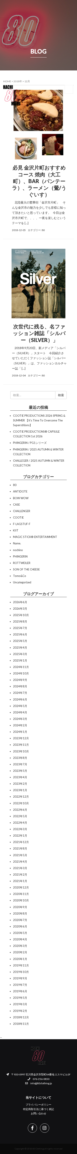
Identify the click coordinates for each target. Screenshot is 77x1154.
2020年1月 (20, 959)
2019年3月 (20, 1004)
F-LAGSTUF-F (21, 524)
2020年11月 (21, 894)
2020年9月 (20, 907)
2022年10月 (21, 803)
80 (43, 230)
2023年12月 (21, 738)
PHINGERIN (20, 556)
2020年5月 (20, 933)
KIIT (15, 530)
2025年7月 (20, 628)
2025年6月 (20, 634)
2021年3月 (20, 868)
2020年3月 (20, 945)
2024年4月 (20, 712)
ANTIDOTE (20, 491)
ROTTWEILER (21, 563)
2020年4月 (20, 939)
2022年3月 (20, 829)
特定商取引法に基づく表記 (38, 1109)
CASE (16, 504)
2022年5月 (20, 816)
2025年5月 (20, 641)
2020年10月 (21, 900)
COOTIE (18, 517)
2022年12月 (21, 796)
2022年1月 (20, 835)
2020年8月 (20, 913)
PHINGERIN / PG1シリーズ (30, 442)
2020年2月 (20, 952)
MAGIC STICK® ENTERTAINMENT (35, 537)
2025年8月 (20, 621)
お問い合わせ (38, 1113)
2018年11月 (21, 1023)
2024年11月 (21, 667)
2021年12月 (21, 842)
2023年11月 (21, 744)
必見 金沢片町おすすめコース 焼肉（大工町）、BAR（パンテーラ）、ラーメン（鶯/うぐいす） (39, 180)
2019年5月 (20, 997)
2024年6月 (20, 699)
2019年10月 (21, 972)
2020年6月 (20, 926)
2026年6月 (20, 602)
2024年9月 (20, 680)
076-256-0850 (40, 1079)
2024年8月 (20, 686)
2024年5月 (20, 706)
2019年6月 (20, 991)
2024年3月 (20, 719)
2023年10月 (21, 751)
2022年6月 (20, 809)
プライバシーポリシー (38, 1104)
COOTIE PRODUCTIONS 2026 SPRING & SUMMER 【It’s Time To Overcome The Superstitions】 (39, 420)
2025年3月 (20, 654)
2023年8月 (20, 757)
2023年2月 (20, 783)
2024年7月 (20, 692)
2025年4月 (20, 647)
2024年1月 (20, 731)
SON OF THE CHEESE (26, 569)
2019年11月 (21, 965)
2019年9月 (20, 978)
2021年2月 (20, 874)
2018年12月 (21, 1017)
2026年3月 (20, 608)
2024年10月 (21, 673)
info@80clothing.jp (41, 1083)
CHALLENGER (21, 511)
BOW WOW (20, 498)
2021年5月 (20, 855)
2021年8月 (20, 848)
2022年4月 (20, 822)
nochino (18, 550)
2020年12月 (21, 887)
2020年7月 (20, 920)
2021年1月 (20, 881)
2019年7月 (20, 984)
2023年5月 (20, 770)
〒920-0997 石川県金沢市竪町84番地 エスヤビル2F (41, 1074)
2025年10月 (21, 615)
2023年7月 (20, 764)
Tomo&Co (19, 576)
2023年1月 (20, 790)
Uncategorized (22, 582)
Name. (17, 543)
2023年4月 (20, 777)
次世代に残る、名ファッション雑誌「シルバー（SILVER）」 (39, 333)
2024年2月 (20, 725)
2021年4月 (20, 861)
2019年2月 (20, 1011)
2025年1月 (20, 660)
